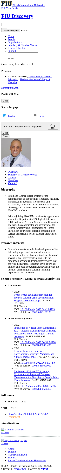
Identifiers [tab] (13, 180)
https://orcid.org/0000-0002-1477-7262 (28, 414)
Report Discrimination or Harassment (27, 460)
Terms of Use (19, 468)
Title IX (12, 457)
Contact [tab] (12, 177)
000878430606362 (41, 389)
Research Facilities (17, 48)
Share (5, 136)
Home (11, 36)
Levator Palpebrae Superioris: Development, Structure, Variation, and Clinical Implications (34, 354)
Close (5, 101)
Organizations (15, 42)
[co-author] (7, 429)
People (11, 39)
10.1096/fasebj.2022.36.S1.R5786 (38, 386)
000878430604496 (41, 345)
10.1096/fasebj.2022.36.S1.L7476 (37, 362)
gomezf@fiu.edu (10, 87)
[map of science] (10, 440)
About (11, 448)
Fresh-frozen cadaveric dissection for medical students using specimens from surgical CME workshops (34, 297)
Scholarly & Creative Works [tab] (22, 174)
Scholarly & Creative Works (22, 45)
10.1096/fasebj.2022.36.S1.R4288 (38, 342)
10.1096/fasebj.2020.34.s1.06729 (37, 309)
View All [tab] (12, 183)
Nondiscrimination (17, 454)
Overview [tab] (13, 171)
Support (12, 51)
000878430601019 (41, 365)
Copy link (52, 126)
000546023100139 (41, 312)
